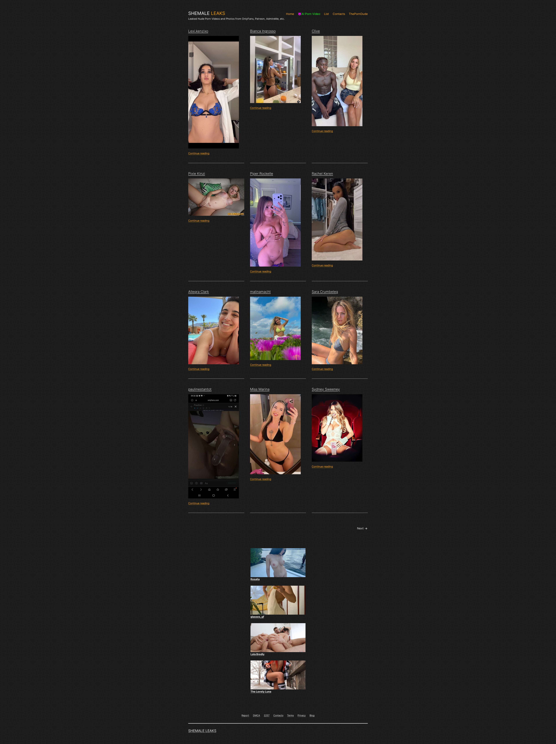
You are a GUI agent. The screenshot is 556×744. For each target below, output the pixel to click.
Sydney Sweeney (326, 389)
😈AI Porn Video (309, 14)
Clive (316, 31)
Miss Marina (259, 389)
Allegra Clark (198, 292)
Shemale (206, 13)
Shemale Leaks (202, 731)
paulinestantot (200, 389)
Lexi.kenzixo (198, 31)
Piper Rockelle (261, 173)
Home (290, 14)
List (326, 14)
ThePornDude (358, 14)
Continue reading (198, 153)
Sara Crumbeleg (325, 292)
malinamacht (260, 292)
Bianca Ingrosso (263, 31)
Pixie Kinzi (196, 173)
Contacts (339, 14)
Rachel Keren (322, 173)
